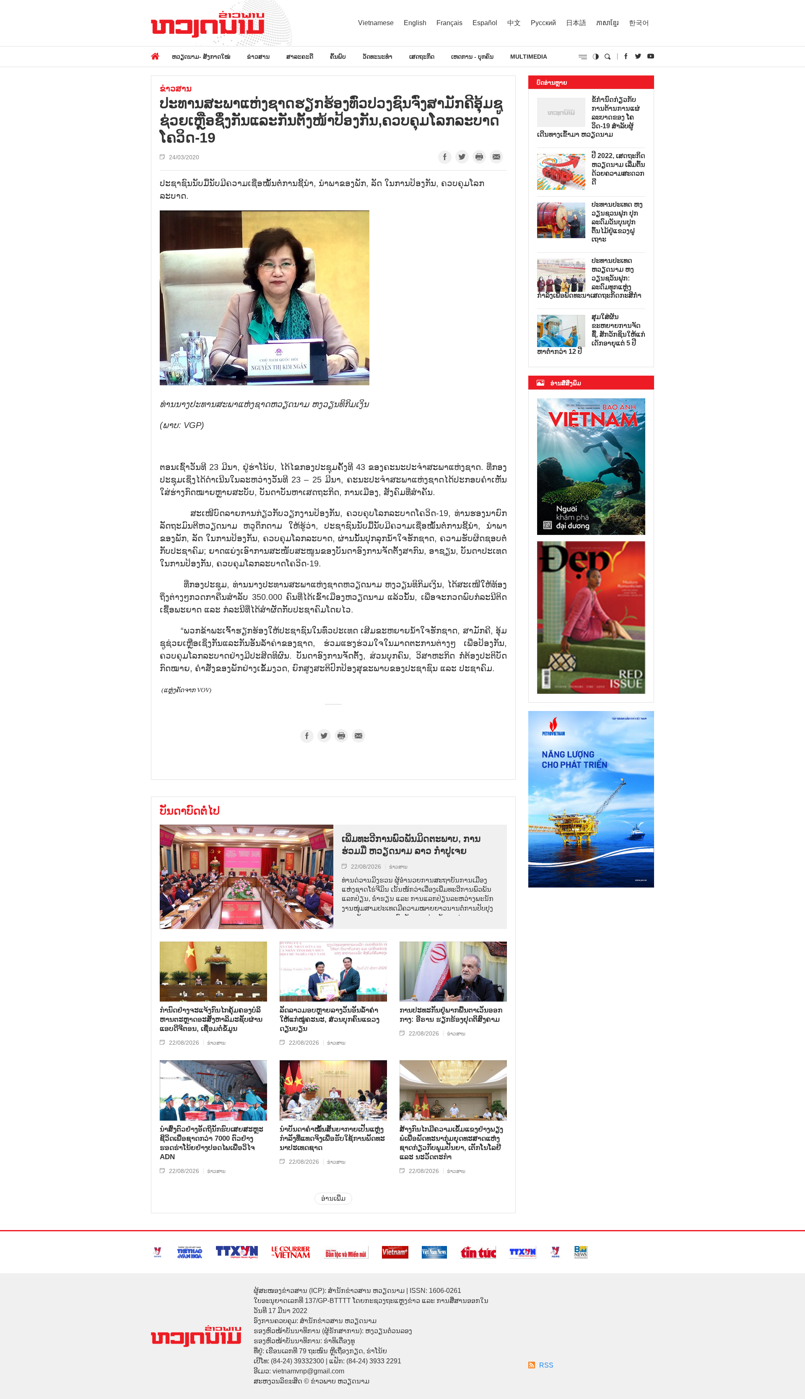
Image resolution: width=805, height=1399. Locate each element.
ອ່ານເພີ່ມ (333, 1198)
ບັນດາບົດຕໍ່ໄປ (190, 810)
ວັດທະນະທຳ (377, 56)
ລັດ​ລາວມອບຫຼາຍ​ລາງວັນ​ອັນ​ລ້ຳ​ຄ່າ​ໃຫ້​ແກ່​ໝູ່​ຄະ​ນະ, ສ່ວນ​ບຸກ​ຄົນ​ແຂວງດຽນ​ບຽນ (329, 1019)
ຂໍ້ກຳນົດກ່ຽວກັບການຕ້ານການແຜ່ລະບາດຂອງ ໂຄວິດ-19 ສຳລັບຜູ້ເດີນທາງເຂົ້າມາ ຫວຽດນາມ (588, 117)
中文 (514, 22)
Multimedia (528, 56)
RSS (546, 1365)
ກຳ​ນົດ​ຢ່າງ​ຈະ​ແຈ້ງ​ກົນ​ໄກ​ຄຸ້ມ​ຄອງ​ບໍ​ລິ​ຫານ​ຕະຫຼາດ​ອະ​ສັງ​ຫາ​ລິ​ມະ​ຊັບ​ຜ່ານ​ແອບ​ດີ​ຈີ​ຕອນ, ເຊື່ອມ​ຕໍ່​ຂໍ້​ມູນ (211, 1019)
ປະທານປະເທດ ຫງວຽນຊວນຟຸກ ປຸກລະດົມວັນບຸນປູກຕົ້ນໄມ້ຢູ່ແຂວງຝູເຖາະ (617, 222)
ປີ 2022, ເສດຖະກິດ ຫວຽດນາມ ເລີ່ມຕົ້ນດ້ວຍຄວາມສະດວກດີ (618, 168)
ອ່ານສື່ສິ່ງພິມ (566, 383)
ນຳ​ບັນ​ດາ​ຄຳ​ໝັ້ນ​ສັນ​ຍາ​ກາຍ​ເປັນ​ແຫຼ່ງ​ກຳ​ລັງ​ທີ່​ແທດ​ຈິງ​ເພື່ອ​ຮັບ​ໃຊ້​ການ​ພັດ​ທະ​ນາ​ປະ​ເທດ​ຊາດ (332, 1138)
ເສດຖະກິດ (421, 56)
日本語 (576, 22)
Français (449, 22)
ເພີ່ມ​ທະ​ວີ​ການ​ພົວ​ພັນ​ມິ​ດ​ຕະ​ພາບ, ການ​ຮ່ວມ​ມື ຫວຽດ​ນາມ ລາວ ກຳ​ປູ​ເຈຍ (411, 844)
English (415, 22)
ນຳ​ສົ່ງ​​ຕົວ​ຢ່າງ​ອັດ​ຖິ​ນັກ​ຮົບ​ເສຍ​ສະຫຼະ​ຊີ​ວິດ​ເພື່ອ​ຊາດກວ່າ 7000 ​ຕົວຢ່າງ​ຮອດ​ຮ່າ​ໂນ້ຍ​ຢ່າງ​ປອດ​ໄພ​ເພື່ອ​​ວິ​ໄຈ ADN (211, 1143)
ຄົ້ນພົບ (338, 56)
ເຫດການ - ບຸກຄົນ (472, 56)
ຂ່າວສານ (258, 56)
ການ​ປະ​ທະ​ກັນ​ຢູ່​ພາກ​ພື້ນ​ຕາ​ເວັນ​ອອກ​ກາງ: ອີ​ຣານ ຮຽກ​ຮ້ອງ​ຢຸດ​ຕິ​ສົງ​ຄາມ (451, 1014)
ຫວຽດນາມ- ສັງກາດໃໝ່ (201, 56)
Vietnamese (376, 22)
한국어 (639, 22)
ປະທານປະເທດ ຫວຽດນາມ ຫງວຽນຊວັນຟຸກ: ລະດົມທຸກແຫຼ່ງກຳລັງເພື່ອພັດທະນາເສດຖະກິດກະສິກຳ (589, 278)
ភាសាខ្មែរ (607, 22)
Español (485, 22)
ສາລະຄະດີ (299, 56)
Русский (543, 22)
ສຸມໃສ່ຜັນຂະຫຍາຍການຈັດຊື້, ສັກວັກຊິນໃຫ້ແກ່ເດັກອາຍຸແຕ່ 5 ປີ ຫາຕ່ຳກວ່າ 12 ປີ (591, 334)
